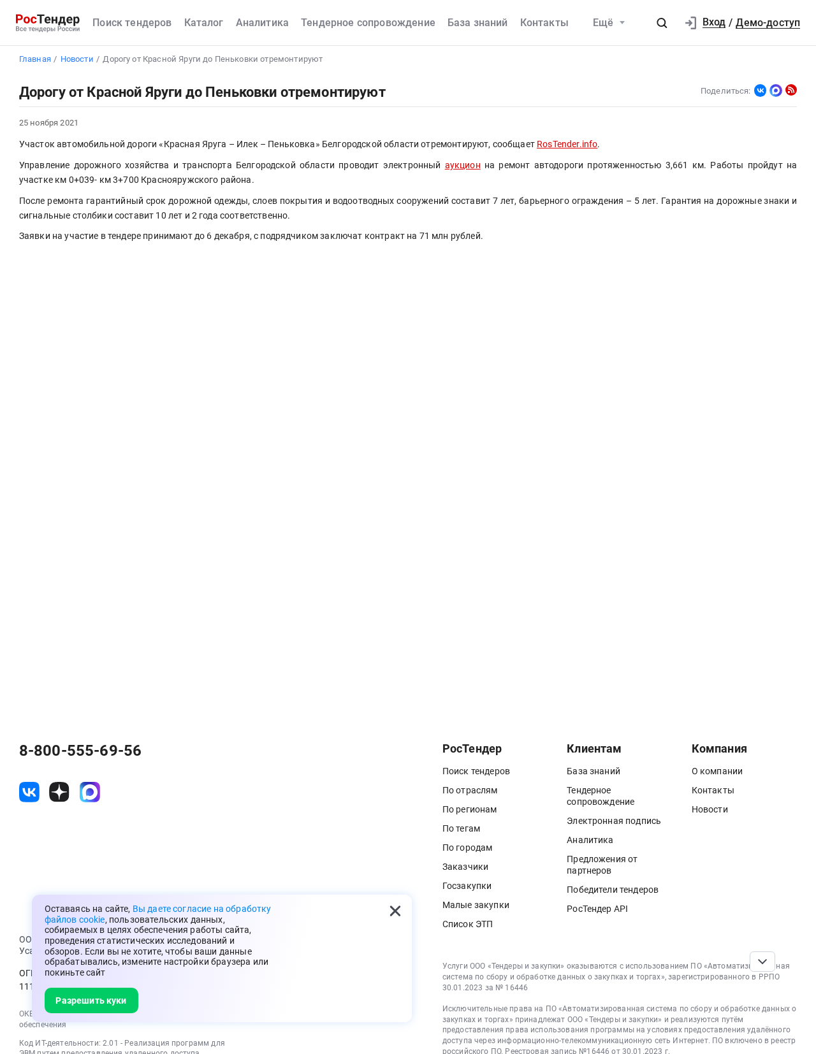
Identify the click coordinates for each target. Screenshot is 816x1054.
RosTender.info (567, 144)
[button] (662, 23)
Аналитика (262, 23)
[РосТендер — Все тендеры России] (48, 23)
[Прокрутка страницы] (762, 961)
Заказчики (465, 867)
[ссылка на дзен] (59, 792)
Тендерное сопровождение (368, 23)
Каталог (204, 23)
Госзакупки (467, 886)
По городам (467, 847)
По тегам (461, 828)
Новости (710, 809)
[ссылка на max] (90, 792)
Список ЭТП (467, 924)
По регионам (469, 809)
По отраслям (470, 790)
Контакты (544, 23)
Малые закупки (475, 905)
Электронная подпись (614, 821)
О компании (717, 771)
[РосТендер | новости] (791, 90)
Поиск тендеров (131, 23)
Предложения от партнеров (602, 865)
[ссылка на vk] (29, 792)
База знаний (478, 23)
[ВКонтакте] (760, 90)
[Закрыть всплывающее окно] (395, 911)
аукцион (463, 165)
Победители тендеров (613, 889)
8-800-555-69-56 (80, 750)
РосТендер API (597, 909)
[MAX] (775, 90)
